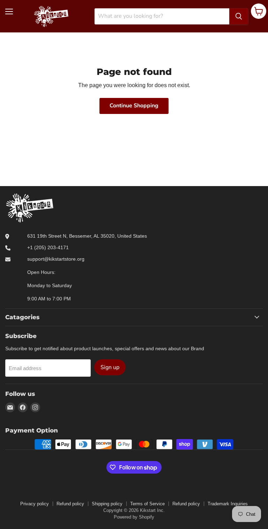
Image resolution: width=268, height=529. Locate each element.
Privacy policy (34, 503)
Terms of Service (147, 503)
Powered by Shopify (134, 517)
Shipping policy (107, 503)
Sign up (109, 367)
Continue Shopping (134, 105)
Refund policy (70, 503)
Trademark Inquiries (228, 503)
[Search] (238, 16)
